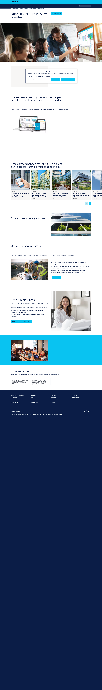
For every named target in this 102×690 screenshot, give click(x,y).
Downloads (53, 400)
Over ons (26, 5)
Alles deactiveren (55, 79)
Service (33, 5)
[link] (13, 8)
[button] (21, 5)
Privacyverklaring (46, 76)
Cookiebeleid (40, 76)
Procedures (53, 397)
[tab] (15, 109)
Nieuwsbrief (33, 400)
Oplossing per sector (14, 402)
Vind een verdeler (14, 404)
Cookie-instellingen (32, 79)
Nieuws (32, 397)
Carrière (32, 404)
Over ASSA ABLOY (34, 402)
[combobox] (85, 6)
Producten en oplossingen (16, 5)
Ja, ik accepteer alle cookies (68, 79)
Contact (40, 5)
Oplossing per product (15, 400)
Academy (53, 402)
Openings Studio (77, 91)
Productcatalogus (14, 397)
